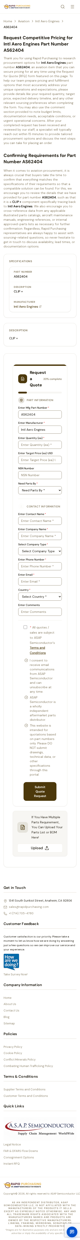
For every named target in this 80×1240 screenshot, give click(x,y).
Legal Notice (12, 1144)
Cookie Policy (13, 1053)
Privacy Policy (13, 1047)
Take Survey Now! (16, 974)
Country (24, 590)
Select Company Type (33, 544)
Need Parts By (28, 483)
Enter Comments (29, 605)
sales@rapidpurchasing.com (29, 907)
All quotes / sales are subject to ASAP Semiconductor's (42, 640)
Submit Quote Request (40, 791)
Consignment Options (19, 1157)
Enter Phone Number (32, 559)
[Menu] (72, 7)
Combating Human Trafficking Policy (28, 1066)
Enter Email (26, 575)
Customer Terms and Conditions (26, 1096)
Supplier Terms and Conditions (25, 1089)
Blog (7, 1017)
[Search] (63, 7)
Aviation (24, 21)
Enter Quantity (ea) (31, 438)
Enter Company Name (33, 529)
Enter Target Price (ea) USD (35, 453)
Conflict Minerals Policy (20, 1059)
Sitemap (9, 1023)
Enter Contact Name (32, 514)
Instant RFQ (12, 1164)
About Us (10, 1004)
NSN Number (26, 468)
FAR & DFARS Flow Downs (21, 1151)
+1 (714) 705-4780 (21, 913)
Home (8, 21)
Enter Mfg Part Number (33, 408)
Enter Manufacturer (31, 423)
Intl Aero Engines (47, 21)
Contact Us (11, 1010)
